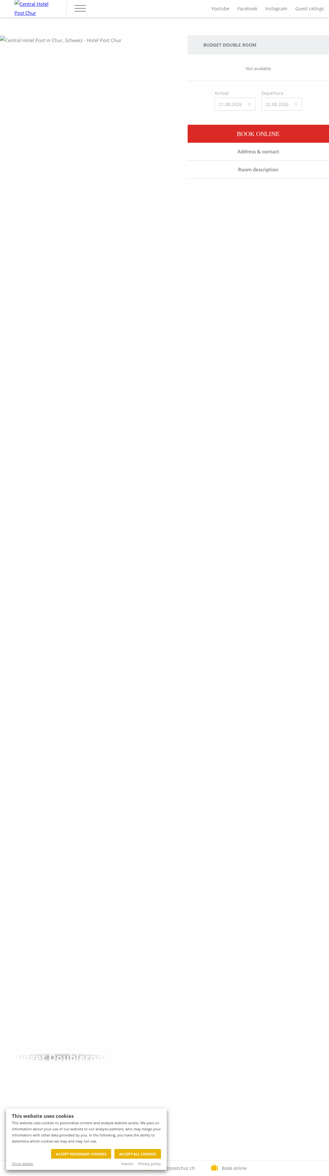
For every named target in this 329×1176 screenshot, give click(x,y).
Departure (272, 93)
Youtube (220, 8)
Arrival (222, 93)
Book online (258, 133)
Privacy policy (149, 1163)
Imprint (127, 1163)
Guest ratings (309, 8)
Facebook (247, 8)
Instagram (276, 8)
